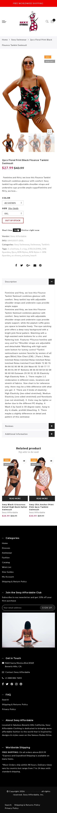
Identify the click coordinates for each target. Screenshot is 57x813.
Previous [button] (7, 95)
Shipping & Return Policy (14, 581)
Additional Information (16, 434)
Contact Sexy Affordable (17, 672)
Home (5, 39)
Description (11, 281)
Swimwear (35, 244)
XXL (6, 213)
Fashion (6, 557)
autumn (25, 255)
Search (5, 699)
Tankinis (46, 244)
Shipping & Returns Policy (15, 704)
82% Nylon (22, 252)
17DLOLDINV (34, 249)
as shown (10, 203)
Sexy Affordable (18, 236)
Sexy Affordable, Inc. (33, 794)
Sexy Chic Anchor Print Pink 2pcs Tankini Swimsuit (41, 507)
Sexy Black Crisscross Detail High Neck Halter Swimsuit (14, 507)
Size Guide (13, 208)
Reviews (9, 426)
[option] (28, 93)
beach (34, 255)
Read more (14, 498)
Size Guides (8, 572)
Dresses (6, 548)
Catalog (6, 562)
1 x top (23, 249)
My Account (8, 577)
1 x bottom (13, 249)
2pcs (14, 252)
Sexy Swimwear (19, 39)
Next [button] (46, 94)
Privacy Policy (9, 709)
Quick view (24, 461)
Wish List (6, 567)
